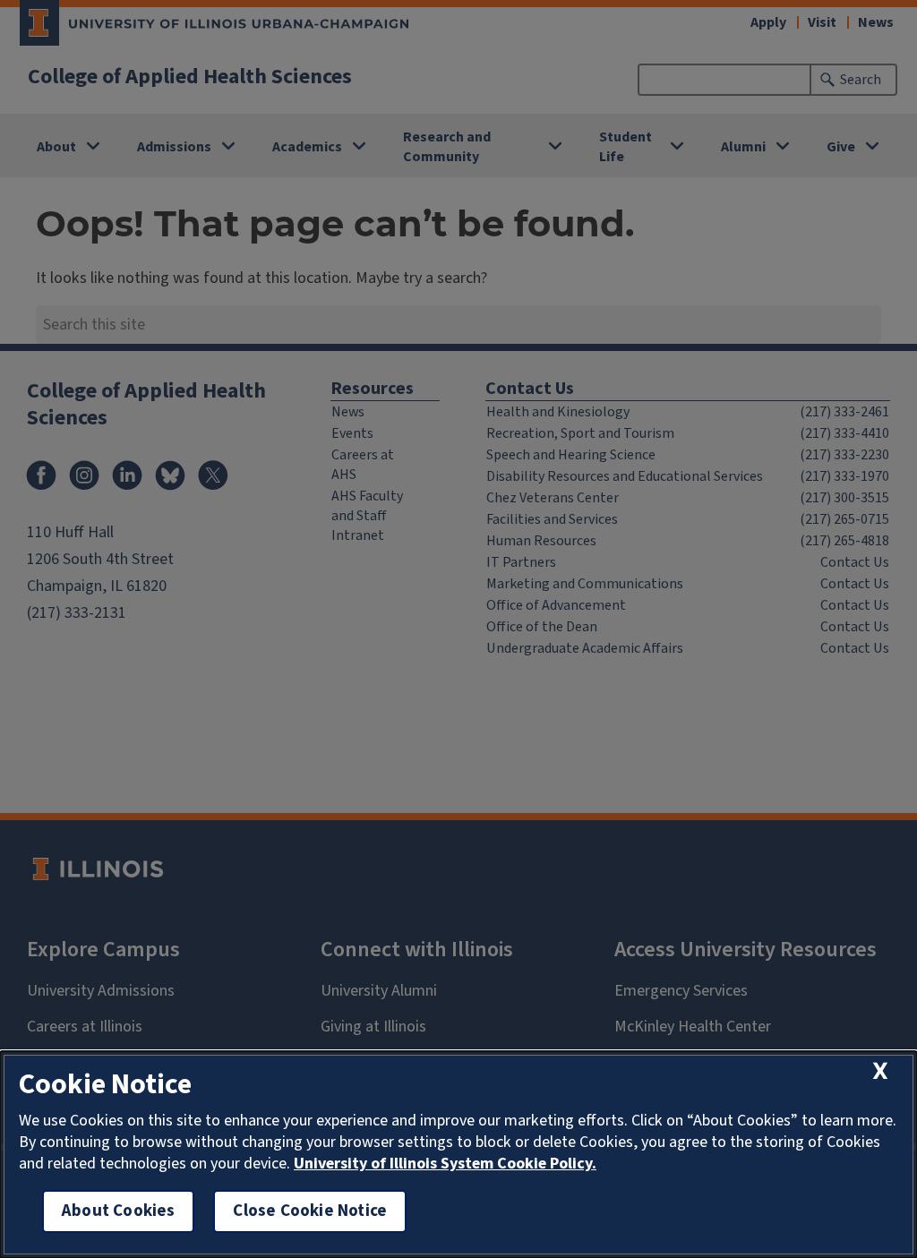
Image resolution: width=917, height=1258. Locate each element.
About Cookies (118, 1211)
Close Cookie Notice (310, 1211)
